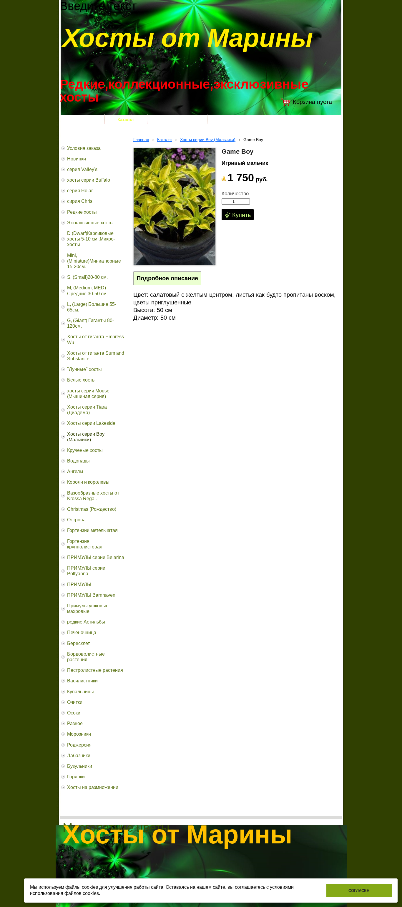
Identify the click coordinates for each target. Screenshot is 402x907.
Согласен (358, 890)
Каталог (164, 139)
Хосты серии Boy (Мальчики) (207, 139)
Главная (141, 139)
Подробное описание (167, 278)
